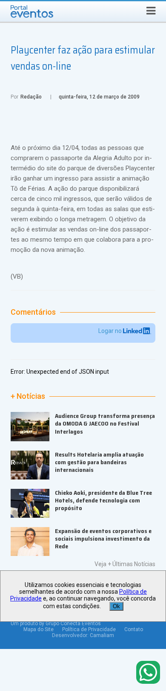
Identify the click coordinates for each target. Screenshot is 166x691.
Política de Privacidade (89, 629)
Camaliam (102, 635)
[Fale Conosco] (148, 673)
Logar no (110, 330)
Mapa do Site (38, 629)
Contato (133, 629)
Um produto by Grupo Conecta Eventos (56, 623)
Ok (116, 606)
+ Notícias (28, 396)
